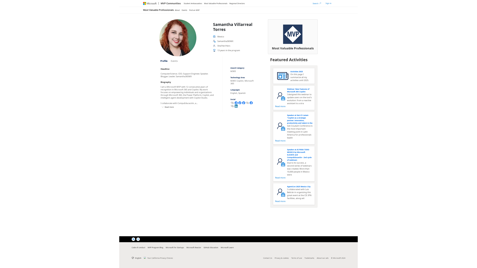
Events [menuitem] (184, 10)
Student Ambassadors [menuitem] (193, 3)
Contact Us (267, 258)
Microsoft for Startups (175, 247)
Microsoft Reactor (193, 247)
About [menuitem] (177, 10)
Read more (280, 106)
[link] (328, 3)
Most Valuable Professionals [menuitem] (215, 3)
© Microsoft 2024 (338, 258)
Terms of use (296, 258)
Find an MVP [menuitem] (194, 10)
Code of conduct (138, 247)
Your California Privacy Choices (160, 258)
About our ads (323, 258)
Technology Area (237, 77)
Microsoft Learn (227, 247)
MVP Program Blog (155, 247)
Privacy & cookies (282, 258)
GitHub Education (211, 247)
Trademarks (309, 258)
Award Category (237, 68)
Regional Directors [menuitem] (237, 3)
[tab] (164, 61)
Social (232, 99)
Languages (235, 90)
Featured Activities (289, 59)
